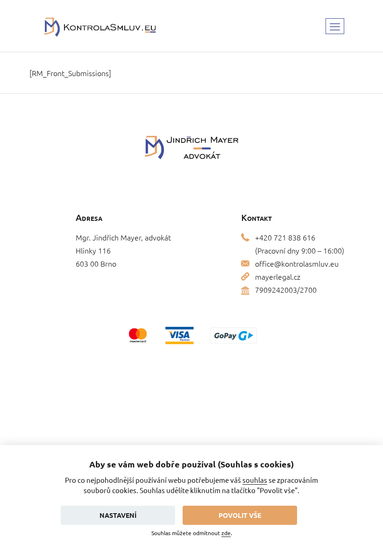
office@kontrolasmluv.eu (297, 263)
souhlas (254, 479)
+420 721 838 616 (285, 237)
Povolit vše (240, 515)
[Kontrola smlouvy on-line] (100, 26)
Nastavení (117, 515)
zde (226, 533)
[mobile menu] (335, 26)
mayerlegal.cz (277, 276)
